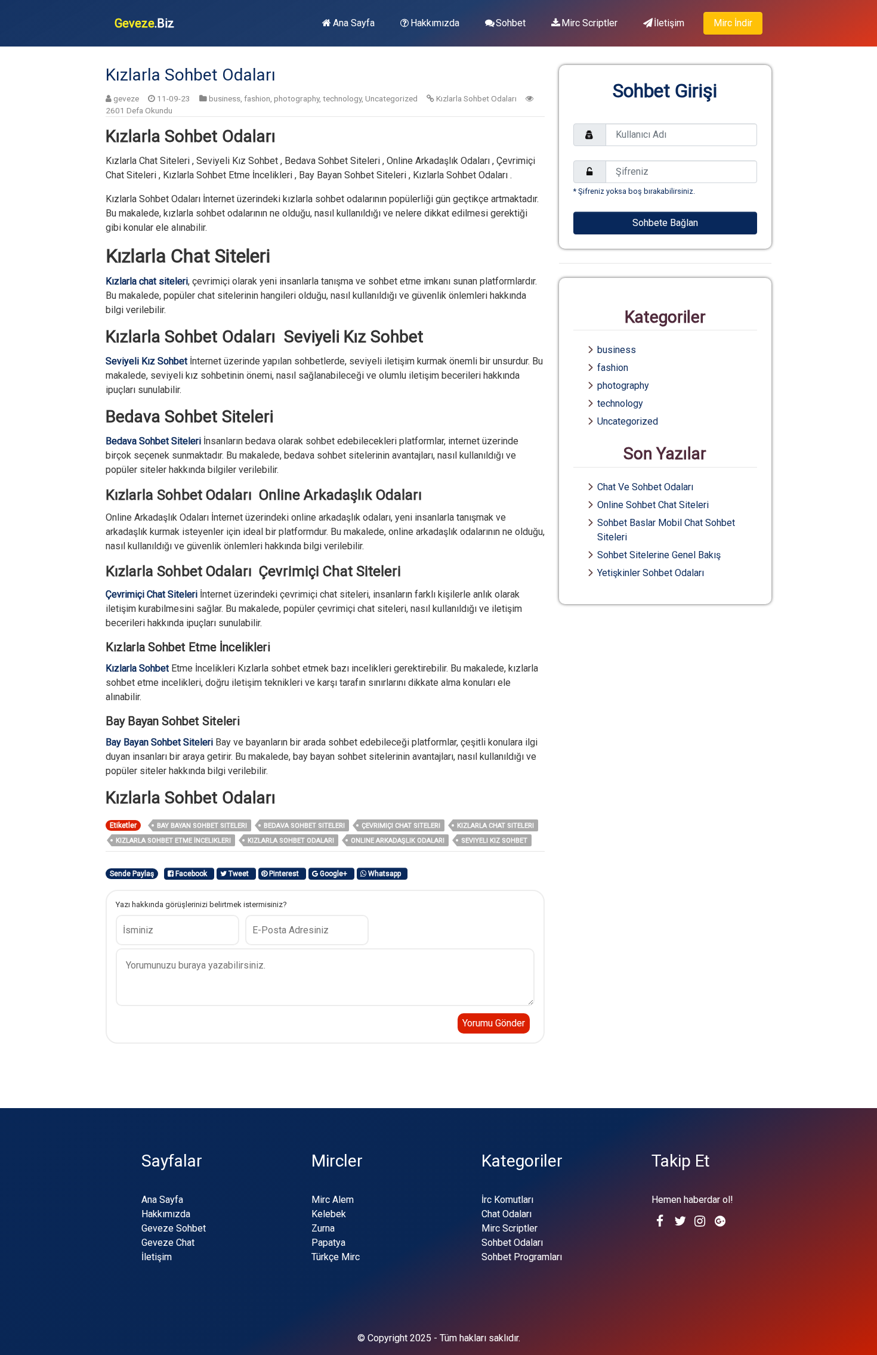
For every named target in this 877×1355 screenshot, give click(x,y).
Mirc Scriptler (589, 23)
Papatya (328, 1242)
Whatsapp (385, 874)
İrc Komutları (507, 1199)
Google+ (334, 874)
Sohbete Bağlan (665, 222)
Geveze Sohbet (173, 1228)
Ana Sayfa (354, 23)
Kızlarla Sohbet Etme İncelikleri (173, 840)
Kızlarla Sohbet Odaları (476, 98)
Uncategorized (391, 98)
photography (296, 98)
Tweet (239, 874)
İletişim (669, 23)
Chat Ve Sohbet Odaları (645, 487)
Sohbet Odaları (512, 1242)
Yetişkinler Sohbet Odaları (650, 572)
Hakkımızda (434, 23)
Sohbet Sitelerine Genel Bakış (659, 555)
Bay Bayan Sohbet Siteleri (202, 826)
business (224, 98)
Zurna (323, 1228)
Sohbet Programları (521, 1257)
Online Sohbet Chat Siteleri (653, 505)
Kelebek (328, 1214)
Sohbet (511, 23)
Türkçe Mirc (335, 1257)
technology (342, 98)
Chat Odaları (506, 1214)
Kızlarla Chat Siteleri (495, 826)
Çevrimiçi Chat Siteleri (401, 826)
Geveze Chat (167, 1242)
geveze (126, 98)
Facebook (192, 874)
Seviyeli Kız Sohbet (494, 840)
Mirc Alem (332, 1199)
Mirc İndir (733, 23)
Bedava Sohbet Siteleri (304, 826)
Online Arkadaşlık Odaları (397, 840)
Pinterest (284, 874)
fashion (257, 98)
